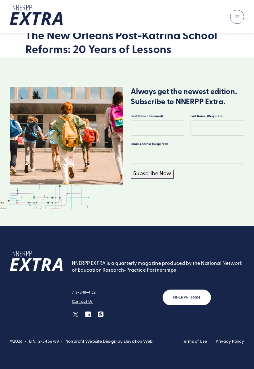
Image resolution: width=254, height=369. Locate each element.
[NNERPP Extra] (36, 16)
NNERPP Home (186, 297)
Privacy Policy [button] (230, 341)
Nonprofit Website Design (90, 341)
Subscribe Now (152, 174)
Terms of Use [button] (194, 341)
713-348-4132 (84, 293)
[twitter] (76, 314)
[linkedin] (88, 314)
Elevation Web (138, 341)
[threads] (100, 314)
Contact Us (82, 302)
